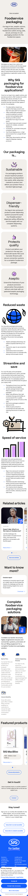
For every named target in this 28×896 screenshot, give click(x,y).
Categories (4, 859)
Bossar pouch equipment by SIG (20, 861)
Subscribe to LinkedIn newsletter (14, 831)
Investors (3, 864)
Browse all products (14, 772)
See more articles (14, 557)
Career (3, 866)
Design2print (18, 859)
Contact (14, 798)
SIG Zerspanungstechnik (21, 865)
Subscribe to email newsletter (14, 825)
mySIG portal (18, 857)
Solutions (3, 857)
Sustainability (5, 861)
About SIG (4, 862)
